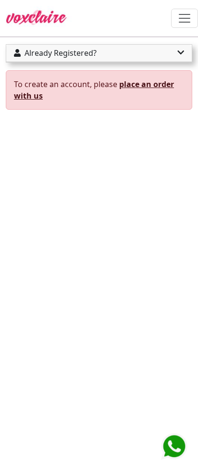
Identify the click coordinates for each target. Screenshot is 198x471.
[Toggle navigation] (184, 18)
